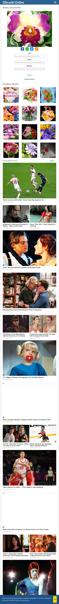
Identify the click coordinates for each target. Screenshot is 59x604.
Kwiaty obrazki (29, 79)
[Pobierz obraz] (36, 49)
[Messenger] (31, 49)
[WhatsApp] (27, 49)
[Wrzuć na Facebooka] (22, 49)
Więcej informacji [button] (25, 600)
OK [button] (55, 599)
